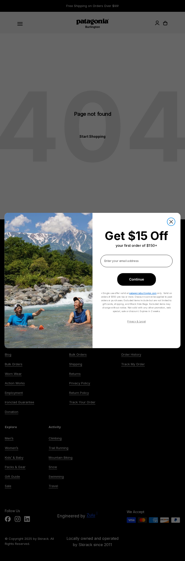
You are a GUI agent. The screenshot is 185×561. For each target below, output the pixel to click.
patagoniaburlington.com (142, 293)
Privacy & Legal (136, 321)
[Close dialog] (171, 222)
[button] (136, 279)
